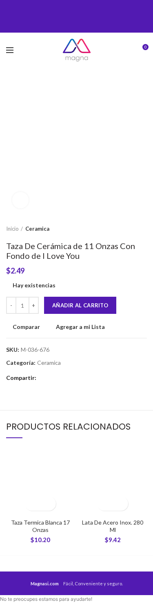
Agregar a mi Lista (80, 327)
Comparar (26, 327)
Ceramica (37, 228)
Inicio (12, 228)
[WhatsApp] (89, 16)
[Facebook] (64, 16)
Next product (143, 229)
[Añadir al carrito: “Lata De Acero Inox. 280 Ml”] (105, 503)
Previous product (126, 229)
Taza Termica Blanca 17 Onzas (40, 526)
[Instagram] (76, 16)
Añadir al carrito (80, 305)
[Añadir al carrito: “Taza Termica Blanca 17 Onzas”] (33, 503)
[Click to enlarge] (20, 200)
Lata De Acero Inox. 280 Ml (112, 526)
